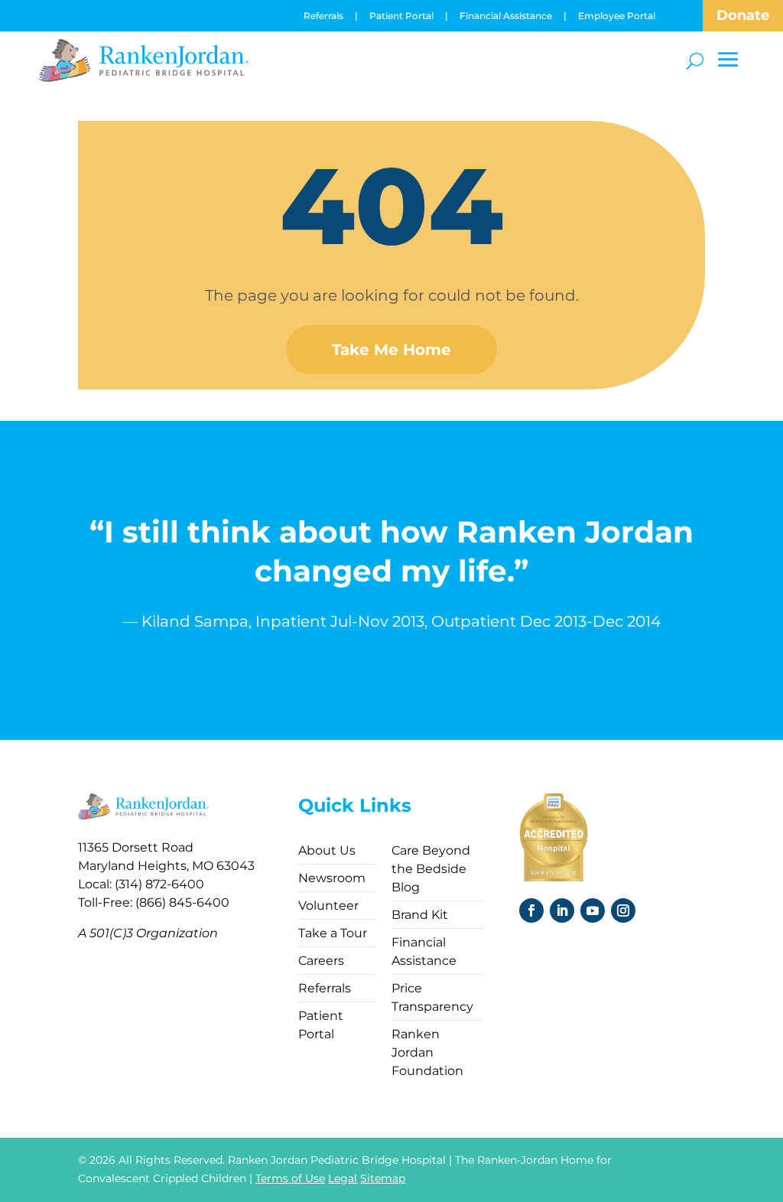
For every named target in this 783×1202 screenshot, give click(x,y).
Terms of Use (290, 1178)
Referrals (323, 15)
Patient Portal (401, 15)
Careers (321, 960)
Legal (342, 1178)
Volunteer (328, 905)
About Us (327, 850)
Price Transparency (432, 997)
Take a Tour (332, 933)
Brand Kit (420, 914)
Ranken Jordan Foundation (427, 1052)
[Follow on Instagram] (623, 910)
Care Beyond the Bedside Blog (431, 868)
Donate (742, 15)
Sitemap (382, 1178)
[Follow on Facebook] (531, 910)
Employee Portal (616, 15)
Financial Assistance (506, 15)
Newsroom (332, 878)
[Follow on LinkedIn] (562, 910)
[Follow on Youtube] (592, 910)
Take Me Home (391, 349)
